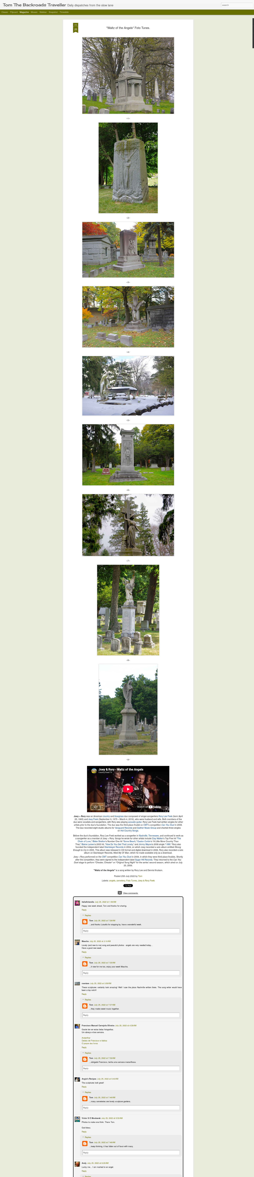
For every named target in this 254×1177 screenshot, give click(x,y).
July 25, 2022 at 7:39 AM (104, 1057)
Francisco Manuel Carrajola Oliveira (97, 1025)
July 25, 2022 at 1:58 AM (105, 901)
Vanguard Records (123, 827)
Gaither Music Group (146, 827)
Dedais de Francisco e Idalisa (94, 1040)
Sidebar (43, 12)
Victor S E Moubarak (90, 1117)
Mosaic (34, 12)
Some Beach (130, 841)
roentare (85, 983)
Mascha (84, 940)
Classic (4, 12)
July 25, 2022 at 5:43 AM (107, 1078)
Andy (83, 1162)
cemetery (121, 880)
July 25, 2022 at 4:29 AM (125, 1025)
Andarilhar (85, 1037)
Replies (88, 915)
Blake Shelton (99, 841)
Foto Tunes (131, 880)
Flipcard (14, 12)
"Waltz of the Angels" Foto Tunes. (128, 28)
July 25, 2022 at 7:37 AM (104, 1004)
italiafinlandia (87, 901)
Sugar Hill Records (143, 859)
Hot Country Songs (129, 830)
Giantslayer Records (114, 846)
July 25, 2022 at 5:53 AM (111, 1117)
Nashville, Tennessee (149, 835)
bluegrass (119, 816)
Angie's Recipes (88, 1078)
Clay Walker (157, 838)
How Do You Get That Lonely (119, 844)
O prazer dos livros (89, 1043)
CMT (145, 824)
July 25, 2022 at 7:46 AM (104, 1097)
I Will (168, 844)
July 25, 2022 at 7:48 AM (104, 1142)
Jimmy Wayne (145, 844)
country (106, 816)
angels (112, 880)
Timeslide (64, 12)
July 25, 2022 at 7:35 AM (104, 962)
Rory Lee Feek (165, 816)
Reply (83, 909)
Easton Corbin (144, 841)
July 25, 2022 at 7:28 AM (104, 920)
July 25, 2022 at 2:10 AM (99, 940)
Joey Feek (93, 819)
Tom (140, 876)
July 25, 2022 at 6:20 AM (97, 1162)
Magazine (24, 12)
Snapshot (53, 12)
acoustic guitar (135, 821)
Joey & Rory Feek (146, 880)
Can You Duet (167, 824)
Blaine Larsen (88, 844)
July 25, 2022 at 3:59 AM (100, 983)
